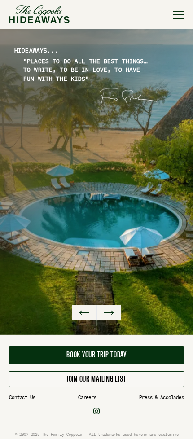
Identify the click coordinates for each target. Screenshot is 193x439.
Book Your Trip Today (96, 355)
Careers (87, 397)
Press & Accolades (161, 397)
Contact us (22, 397)
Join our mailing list (96, 379)
